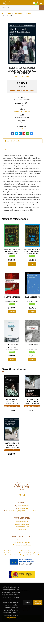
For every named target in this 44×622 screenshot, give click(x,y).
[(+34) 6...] (19, 495)
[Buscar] (41, 7)
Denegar (28, 602)
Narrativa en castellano (23, 13)
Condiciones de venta (22, 524)
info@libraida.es (23, 508)
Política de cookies (22, 522)
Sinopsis (8, 150)
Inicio (3, 13)
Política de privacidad (22, 527)
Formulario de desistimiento (22, 545)
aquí (18, 612)
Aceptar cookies (38, 602)
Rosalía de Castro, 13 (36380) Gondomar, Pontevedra (23, 511)
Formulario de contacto (22, 542)
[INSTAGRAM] (23, 495)
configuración (11, 617)
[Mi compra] (34, 2)
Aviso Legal (22, 529)
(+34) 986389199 (23, 506)
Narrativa (10, 13)
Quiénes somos (22, 540)
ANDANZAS (22, 129)
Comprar (12, 264)
